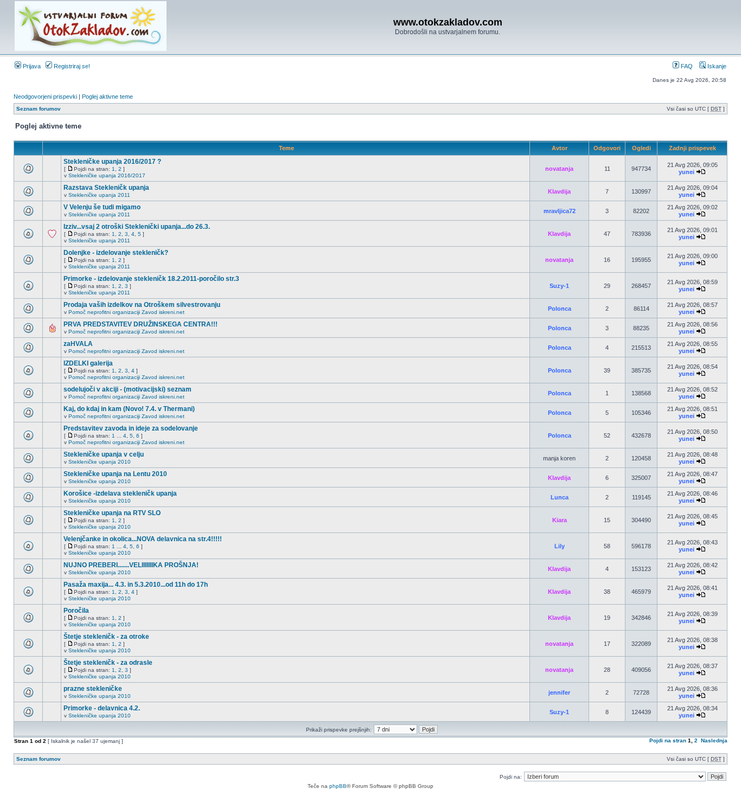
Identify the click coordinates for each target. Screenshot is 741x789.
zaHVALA (78, 344)
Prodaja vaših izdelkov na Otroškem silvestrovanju (141, 305)
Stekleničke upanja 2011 (99, 195)
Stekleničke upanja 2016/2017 (106, 175)
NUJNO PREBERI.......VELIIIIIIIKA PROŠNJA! (131, 565)
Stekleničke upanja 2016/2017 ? (112, 161)
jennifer (559, 692)
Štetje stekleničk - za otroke (106, 636)
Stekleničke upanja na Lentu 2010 (115, 474)
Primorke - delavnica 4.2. (101, 708)
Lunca (559, 497)
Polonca (559, 308)
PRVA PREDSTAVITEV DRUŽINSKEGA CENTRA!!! (140, 324)
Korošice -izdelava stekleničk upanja (120, 493)
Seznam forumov (38, 109)
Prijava (31, 66)
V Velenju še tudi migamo (101, 207)
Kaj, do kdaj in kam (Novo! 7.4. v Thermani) (129, 409)
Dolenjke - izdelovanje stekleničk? (115, 252)
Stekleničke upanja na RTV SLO (112, 513)
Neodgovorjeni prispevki (45, 96)
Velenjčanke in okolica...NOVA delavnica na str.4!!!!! (142, 539)
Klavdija (559, 191)
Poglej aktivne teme (107, 96)
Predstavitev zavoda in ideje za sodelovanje (130, 428)
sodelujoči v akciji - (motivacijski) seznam (127, 389)
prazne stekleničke (92, 688)
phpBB (338, 786)
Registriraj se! (71, 66)
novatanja (559, 168)
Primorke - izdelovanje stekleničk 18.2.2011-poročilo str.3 (151, 279)
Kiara (559, 520)
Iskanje (716, 66)
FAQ (686, 66)
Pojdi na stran (667, 740)
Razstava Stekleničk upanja (106, 187)
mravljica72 (560, 211)
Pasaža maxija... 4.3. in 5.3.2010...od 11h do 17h (135, 584)
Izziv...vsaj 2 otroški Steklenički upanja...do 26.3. (136, 226)
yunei (686, 172)
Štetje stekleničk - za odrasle (107, 662)
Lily (559, 546)
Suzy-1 (559, 286)
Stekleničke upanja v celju (103, 454)
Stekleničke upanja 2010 (99, 462)
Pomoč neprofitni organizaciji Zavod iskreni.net (126, 312)
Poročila (76, 610)
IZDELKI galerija (88, 363)
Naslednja (714, 740)
